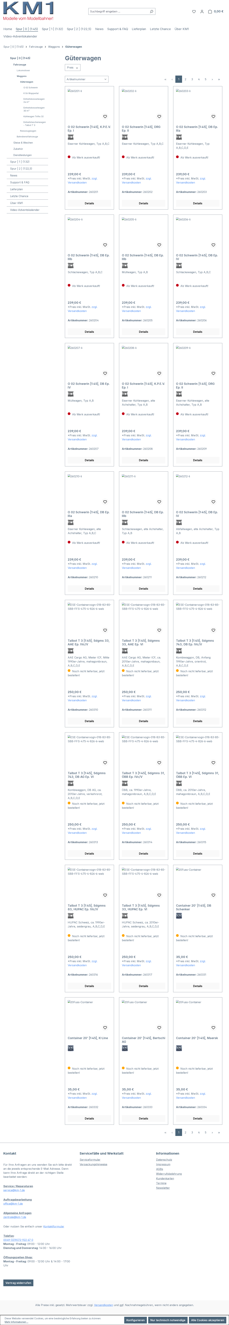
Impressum (163, 1164)
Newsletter (163, 1188)
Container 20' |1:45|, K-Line (88, 1038)
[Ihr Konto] (202, 11)
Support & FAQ (19, 182)
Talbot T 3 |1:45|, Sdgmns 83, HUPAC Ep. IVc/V (87, 907)
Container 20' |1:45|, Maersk (197, 1038)
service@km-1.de (14, 1190)
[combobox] (118, 11)
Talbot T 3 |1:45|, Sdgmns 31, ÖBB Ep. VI (197, 775)
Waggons (21, 76)
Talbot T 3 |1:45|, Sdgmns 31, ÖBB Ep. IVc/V (143, 775)
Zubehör (18, 148)
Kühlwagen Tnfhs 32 (33, 116)
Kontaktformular (53, 1226)
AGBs (159, 1169)
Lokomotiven (23, 70)
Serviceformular (90, 1159)
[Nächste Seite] (212, 79)
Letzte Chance (19, 196)
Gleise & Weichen (23, 142)
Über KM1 (16, 203)
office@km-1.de (13, 1203)
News (13, 175)
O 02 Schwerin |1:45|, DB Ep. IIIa (197, 128)
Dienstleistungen (22, 155)
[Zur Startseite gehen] (28, 10)
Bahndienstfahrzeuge (27, 136)
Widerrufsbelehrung (169, 1173)
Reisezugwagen (28, 131)
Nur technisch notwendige (167, 1320)
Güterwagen (26, 82)
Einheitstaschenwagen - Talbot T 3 (34, 123)
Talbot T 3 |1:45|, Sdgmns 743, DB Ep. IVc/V (195, 642)
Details (89, 203)
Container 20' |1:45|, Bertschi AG (143, 1039)
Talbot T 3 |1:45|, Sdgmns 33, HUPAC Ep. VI (141, 907)
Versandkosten (103, 1305)
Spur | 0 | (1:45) (20, 58)
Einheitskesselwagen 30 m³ (34, 109)
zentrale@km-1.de (14, 1217)
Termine (161, 1183)
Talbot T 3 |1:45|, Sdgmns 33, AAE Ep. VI (141, 642)
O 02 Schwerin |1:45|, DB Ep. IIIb (89, 257)
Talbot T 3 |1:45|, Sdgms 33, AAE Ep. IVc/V (89, 642)
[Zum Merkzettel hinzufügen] (105, 116)
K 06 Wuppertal (31, 93)
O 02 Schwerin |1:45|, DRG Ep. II (141, 128)
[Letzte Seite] (219, 79)
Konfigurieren (135, 1320)
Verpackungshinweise (93, 1164)
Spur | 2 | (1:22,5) (21, 168)
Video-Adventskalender (25, 210)
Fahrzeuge (19, 64)
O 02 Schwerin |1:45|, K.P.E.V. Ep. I (89, 128)
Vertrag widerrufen (18, 1283)
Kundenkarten (165, 1178)
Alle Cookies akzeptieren (207, 1320)
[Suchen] (151, 11)
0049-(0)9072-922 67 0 (18, 1240)
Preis (70, 67)
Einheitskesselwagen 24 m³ (34, 100)
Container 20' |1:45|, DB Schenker (193, 907)
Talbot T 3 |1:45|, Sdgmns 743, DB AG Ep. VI (87, 775)
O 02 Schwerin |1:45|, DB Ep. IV (197, 257)
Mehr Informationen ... (16, 1321)
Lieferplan (16, 189)
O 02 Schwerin (30, 87)
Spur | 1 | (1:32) (20, 161)
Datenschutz (164, 1159)
